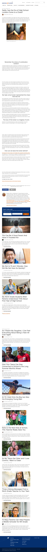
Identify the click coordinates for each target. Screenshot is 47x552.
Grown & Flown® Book (26, 539)
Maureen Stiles (6, 14)
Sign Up (26, 214)
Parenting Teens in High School (11, 185)
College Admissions (21, 5)
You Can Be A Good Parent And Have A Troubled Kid (14, 236)
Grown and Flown (7, 3)
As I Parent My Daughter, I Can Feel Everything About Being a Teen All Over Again (16, 333)
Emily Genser (6, 462)
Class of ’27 (15, 5)
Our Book (33, 2)
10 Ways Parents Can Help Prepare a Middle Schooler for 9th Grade (16, 521)
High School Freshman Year (6, 8)
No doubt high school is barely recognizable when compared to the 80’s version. (16, 152)
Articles (5, 185)
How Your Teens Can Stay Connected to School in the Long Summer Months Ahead (15, 366)
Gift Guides (36, 5)
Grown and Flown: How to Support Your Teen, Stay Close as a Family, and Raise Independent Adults (18, 201)
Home (3, 185)
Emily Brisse (5, 493)
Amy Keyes (5, 370)
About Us (23, 2)
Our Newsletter (28, 2)
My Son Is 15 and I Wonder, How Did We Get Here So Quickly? (15, 267)
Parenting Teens (9, 5)
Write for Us (24, 544)
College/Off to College (29, 5)
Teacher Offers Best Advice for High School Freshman (11, 181)
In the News (24, 541)
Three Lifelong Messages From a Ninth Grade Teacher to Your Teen (15, 490)
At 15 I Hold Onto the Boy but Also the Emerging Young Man (15, 398)
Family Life (4, 5)
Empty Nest (12, 545)
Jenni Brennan (6, 270)
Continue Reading (7, 246)
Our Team (24, 542)
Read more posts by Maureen (11, 205)
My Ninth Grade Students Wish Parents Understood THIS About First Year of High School (15, 299)
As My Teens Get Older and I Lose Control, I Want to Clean (15, 459)
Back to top (42, 549)
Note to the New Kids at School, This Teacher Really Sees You (15, 429)
